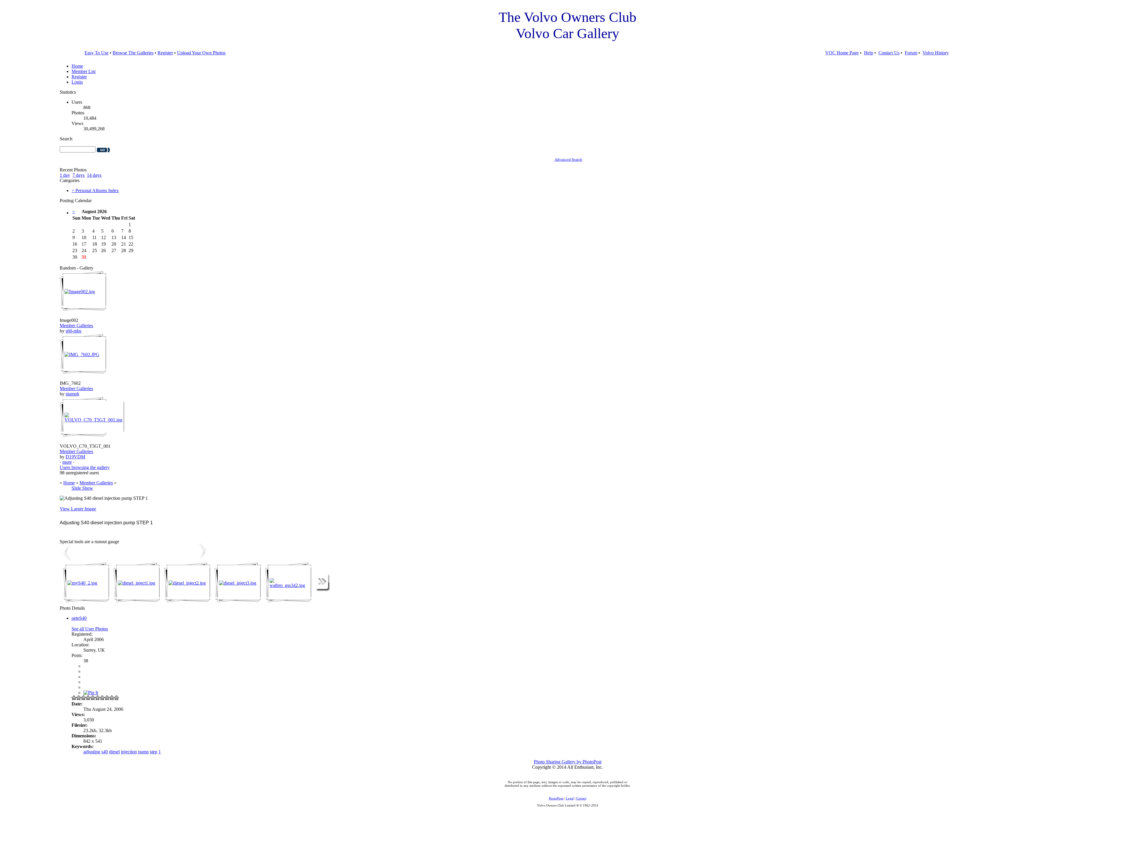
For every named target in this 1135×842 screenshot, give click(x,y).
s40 (104, 751)
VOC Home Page (842, 52)
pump (143, 751)
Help (868, 52)
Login (77, 82)
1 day (65, 175)
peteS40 (79, 618)
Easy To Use (96, 52)
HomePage (556, 798)
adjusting (91, 751)
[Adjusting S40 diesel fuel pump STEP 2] (203, 559)
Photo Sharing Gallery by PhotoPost (567, 761)
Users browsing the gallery (85, 467)
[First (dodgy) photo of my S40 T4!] (66, 559)
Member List (83, 71)
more (67, 462)
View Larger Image (78, 508)
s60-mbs (73, 330)
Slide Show (82, 488)
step (153, 751)
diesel (114, 751)
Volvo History (935, 52)
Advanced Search (568, 159)
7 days (78, 175)
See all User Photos (90, 628)
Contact (581, 798)
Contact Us (888, 52)
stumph (72, 393)
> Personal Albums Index (95, 190)
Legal (570, 798)
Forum (911, 52)
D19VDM (75, 456)
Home (77, 66)
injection (129, 751)
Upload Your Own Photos (201, 52)
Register (165, 52)
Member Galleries (76, 325)
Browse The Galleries (133, 52)
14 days (94, 175)
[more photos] (323, 589)
